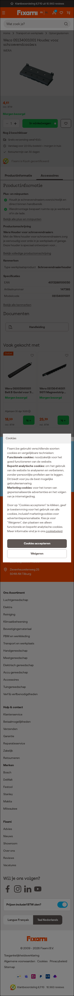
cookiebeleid (54, 531)
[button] (37, 543)
